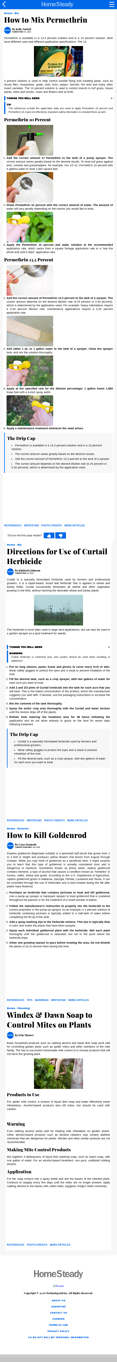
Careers (58, 1319)
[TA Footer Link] (58, 1285)
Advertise (58, 1307)
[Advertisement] (31, 499)
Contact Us (58, 1313)
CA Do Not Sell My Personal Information (58, 1337)
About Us (58, 1300)
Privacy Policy (58, 1331)
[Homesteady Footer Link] (58, 1275)
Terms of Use (58, 1325)
